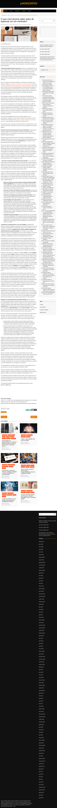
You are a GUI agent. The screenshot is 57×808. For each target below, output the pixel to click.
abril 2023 (41, 646)
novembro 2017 (42, 761)
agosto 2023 (41, 635)
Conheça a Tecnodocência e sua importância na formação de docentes (48, 269)
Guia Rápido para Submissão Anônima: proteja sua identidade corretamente (48, 163)
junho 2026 (41, 546)
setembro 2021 (42, 690)
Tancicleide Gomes (5, 24)
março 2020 (41, 737)
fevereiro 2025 (42, 588)
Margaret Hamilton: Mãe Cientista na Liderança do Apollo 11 (48, 114)
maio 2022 (41, 674)
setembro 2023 (42, 633)
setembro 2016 (42, 789)
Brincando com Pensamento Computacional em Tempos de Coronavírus (49, 285)
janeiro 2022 (41, 682)
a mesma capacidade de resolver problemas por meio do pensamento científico (18, 85)
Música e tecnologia (47, 101)
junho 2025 (41, 578)
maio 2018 (41, 755)
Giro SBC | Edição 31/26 (45, 54)
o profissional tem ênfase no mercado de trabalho (20, 84)
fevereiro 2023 (42, 651)
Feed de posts (43, 307)
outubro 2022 (41, 661)
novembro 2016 (42, 787)
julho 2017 (41, 771)
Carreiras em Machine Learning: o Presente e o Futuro (47, 208)
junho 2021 (41, 698)
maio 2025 (41, 580)
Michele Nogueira (25, 442)
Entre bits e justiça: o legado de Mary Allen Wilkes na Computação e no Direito (48, 180)
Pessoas (4, 496)
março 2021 (41, 706)
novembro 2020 (42, 716)
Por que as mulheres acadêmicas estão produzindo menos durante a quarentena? (49, 290)
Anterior (4, 416)
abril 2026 (41, 552)
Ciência (4, 436)
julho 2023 (41, 638)
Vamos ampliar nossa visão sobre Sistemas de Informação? (48, 203)
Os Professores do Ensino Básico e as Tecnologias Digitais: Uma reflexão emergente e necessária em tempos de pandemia (48, 127)
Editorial (5, 10)
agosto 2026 (41, 541)
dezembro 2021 (42, 685)
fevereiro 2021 (42, 708)
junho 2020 (41, 729)
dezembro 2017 (42, 758)
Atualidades (17, 10)
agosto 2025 (41, 572)
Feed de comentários (44, 309)
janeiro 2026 (41, 559)
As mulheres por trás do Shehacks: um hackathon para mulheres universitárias (49, 249)
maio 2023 (41, 643)
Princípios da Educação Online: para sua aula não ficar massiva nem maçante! (49, 81)
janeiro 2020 (41, 742)
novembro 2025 (42, 565)
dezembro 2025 (42, 562)
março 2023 (41, 648)
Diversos (12, 436)
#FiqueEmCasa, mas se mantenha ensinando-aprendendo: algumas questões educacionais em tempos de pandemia (48, 134)
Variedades (29, 24)
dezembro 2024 (42, 593)
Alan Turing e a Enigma (47, 84)
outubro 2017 (41, 763)
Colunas (11, 10)
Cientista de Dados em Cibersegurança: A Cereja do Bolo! (48, 281)
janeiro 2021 (41, 711)
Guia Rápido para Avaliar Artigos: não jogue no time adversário (48, 173)
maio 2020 (41, 732)
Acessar (41, 304)
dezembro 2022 (42, 656)
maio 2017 (41, 776)
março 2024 (41, 617)
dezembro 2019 (42, 745)
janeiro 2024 (41, 622)
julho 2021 (41, 695)
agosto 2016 (41, 792)
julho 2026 (41, 544)
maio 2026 (41, 549)
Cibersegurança (5, 466)
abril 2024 (41, 614)
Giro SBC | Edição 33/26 (45, 49)
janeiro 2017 (41, 784)
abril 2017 (41, 779)
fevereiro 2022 (42, 680)
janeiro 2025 (41, 591)
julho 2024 (41, 606)
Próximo (33, 416)
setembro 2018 (42, 750)
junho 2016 (41, 797)
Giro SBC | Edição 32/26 (45, 51)
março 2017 (41, 782)
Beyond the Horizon (11, 464)
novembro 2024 (42, 596)
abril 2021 (41, 703)
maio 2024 (41, 612)
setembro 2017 (42, 766)
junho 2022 (41, 672)
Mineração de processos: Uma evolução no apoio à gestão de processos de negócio (49, 261)
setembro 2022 (42, 664)
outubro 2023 (41, 630)
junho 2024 (41, 609)
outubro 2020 (41, 719)
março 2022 (41, 677)
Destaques (24, 10)
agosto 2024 (41, 604)
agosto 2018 (41, 753)
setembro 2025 (42, 570)
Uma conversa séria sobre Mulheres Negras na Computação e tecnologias (48, 235)
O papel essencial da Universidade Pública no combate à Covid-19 (47, 196)
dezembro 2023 (42, 625)
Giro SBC (29, 10)
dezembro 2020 (42, 714)
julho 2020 (41, 727)
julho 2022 (41, 669)
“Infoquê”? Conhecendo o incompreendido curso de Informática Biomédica (48, 245)
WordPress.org (43, 312)
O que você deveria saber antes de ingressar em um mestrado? (48, 122)
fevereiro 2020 (42, 740)
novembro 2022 (42, 659)
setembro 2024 (42, 601)
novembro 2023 (42, 627)
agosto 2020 (41, 724)
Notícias (4, 438)
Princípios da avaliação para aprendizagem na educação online (48, 93)
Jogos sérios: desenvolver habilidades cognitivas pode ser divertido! (48, 265)
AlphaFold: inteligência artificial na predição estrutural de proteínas (47, 46)
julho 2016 (41, 795)
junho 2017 (41, 774)
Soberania (8, 438)
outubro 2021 (41, 687)
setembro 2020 (42, 721)
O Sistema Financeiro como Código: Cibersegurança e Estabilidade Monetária (9, 500)
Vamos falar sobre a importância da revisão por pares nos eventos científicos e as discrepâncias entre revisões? (49, 275)
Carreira (21, 24)
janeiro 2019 (41, 748)
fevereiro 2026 (42, 557)
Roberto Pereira (25, 475)
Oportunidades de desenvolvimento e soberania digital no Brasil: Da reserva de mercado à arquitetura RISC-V (9, 443)
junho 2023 (41, 640)
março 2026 (41, 554)
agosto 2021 (41, 693)
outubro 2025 (41, 567)
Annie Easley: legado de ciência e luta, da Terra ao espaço (48, 110)
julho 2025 (41, 575)
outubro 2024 (41, 599)
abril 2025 (41, 583)
